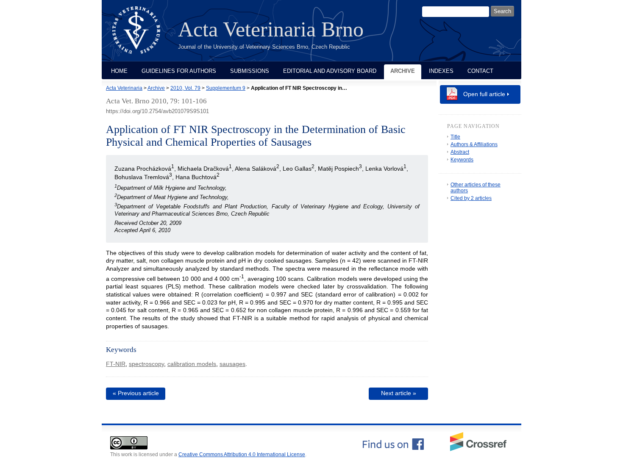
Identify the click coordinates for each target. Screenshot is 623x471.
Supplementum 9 (225, 88)
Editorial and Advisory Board (329, 71)
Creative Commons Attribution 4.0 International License (241, 454)
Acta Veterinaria (124, 88)
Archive (402, 71)
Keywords (462, 160)
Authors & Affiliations (474, 144)
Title (455, 137)
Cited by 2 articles (471, 198)
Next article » (398, 393)
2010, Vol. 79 (185, 88)
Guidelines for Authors (179, 71)
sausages (232, 363)
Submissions (249, 71)
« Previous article (136, 393)
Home (119, 71)
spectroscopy (146, 363)
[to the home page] (142, 35)
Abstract (460, 152)
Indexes (441, 71)
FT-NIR (115, 363)
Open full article (484, 94)
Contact (480, 71)
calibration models (191, 363)
